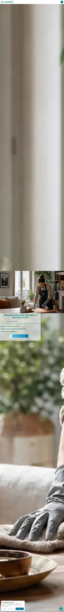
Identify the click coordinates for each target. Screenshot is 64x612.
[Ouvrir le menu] (61, 2)
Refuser (4, 608)
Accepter (19, 608)
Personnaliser (11, 608)
